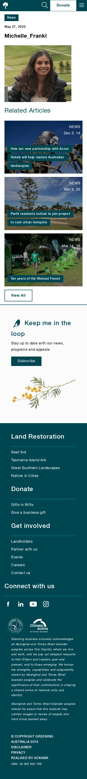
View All (18, 295)
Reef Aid (18, 452)
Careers (18, 565)
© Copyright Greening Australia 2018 (32, 739)
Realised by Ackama (29, 758)
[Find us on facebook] (8, 605)
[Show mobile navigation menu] (81, 5)
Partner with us (24, 549)
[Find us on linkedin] (20, 605)
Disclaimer (21, 747)
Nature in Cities (25, 476)
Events (17, 557)
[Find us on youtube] (33, 605)
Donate (63, 5)
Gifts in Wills (22, 505)
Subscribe (26, 361)
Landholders (22, 542)
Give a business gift (28, 513)
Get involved (30, 526)
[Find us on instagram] (46, 605)
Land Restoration (37, 437)
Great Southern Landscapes (35, 468)
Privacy (18, 752)
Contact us (20, 573)
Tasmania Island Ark (28, 460)
